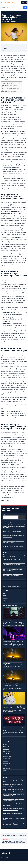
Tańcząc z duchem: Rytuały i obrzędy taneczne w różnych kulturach (14, 794)
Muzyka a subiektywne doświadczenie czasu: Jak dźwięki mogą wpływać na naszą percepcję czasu (14, 564)
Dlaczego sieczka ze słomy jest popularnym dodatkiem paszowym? (13, 541)
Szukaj (25, 7)
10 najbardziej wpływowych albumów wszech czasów (14, 818)
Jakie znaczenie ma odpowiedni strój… (10, 88)
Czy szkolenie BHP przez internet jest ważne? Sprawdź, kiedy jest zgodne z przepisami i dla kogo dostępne (14, 526)
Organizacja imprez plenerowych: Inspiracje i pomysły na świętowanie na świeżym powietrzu (13, 841)
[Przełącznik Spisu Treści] (19, 83)
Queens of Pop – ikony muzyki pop (11, 559)
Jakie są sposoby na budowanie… (9, 91)
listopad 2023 (6, 753)
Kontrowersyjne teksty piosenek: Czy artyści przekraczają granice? (13, 569)
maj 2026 (5, 744)
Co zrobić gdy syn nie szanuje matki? (12, 531)
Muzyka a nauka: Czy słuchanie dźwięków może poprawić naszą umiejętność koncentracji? (13, 575)
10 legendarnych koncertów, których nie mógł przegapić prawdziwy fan (14, 555)
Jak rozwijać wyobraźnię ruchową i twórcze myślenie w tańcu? (13, 804)
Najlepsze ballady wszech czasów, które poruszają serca (12, 662)
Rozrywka (5, 598)
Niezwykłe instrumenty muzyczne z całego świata (13, 780)
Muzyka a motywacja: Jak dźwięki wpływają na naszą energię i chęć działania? (14, 823)
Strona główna (4, 857)
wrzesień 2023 (6, 758)
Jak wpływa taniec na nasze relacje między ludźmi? (14, 835)
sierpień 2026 (6, 742)
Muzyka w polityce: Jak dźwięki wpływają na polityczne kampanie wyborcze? (13, 809)
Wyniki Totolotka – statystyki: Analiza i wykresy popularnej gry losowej (12, 684)
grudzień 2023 (6, 751)
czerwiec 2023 (6, 763)
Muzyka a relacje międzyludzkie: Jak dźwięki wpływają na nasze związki (13, 799)
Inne (4, 593)
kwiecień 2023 (6, 768)
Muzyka (5, 595)
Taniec (3, 13)
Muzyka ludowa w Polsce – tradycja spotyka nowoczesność (13, 814)
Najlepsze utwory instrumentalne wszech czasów (13, 728)
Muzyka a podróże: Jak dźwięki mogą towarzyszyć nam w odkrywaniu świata (12, 621)
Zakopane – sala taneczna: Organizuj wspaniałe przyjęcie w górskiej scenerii (12, 706)
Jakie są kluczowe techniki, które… (9, 85)
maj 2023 (5, 766)
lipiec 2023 (5, 761)
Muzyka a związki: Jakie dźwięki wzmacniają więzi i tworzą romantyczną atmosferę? (13, 790)
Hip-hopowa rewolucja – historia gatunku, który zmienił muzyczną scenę (13, 642)
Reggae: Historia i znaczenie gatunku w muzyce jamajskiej (12, 785)
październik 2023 (7, 756)
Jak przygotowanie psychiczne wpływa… (11, 86)
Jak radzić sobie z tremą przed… (9, 90)
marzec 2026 (6, 746)
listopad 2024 (6, 749)
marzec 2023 (6, 770)
